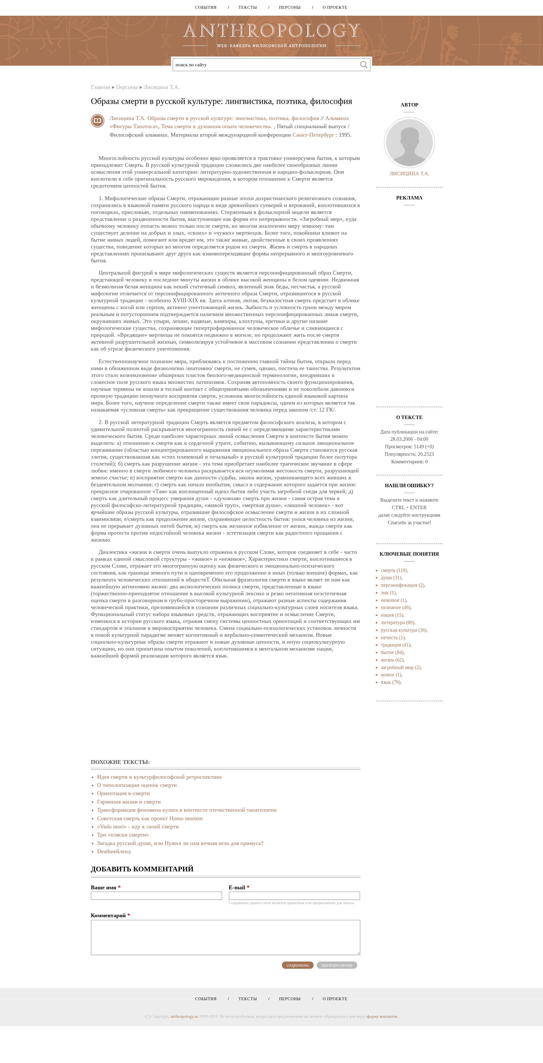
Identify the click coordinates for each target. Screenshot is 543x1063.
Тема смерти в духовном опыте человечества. (216, 126)
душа (386, 577)
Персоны (287, 7)
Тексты (246, 7)
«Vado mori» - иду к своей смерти (138, 826)
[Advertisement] (225, 709)
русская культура (399, 630)
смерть (388, 570)
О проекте (333, 7)
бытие (387, 652)
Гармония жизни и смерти (129, 802)
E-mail (239, 887)
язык (386, 682)
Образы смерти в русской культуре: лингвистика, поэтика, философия (233, 118)
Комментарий (110, 915)
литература (393, 622)
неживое (390, 600)
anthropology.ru (184, 1016)
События (206, 7)
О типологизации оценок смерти (137, 785)
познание (391, 607)
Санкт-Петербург (313, 135)
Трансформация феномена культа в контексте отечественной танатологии (187, 810)
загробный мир (397, 667)
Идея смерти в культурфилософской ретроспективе (159, 777)
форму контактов (382, 1016)
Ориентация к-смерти (123, 793)
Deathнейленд (114, 851)
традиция (391, 644)
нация (387, 615)
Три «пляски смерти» (123, 834)
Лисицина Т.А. (162, 87)
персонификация (399, 585)
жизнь (387, 659)
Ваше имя (106, 887)
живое (387, 674)
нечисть (389, 637)
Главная (100, 87)
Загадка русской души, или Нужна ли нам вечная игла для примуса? (180, 843)
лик (385, 592)
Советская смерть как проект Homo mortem (150, 818)
